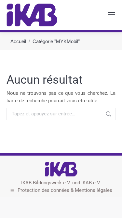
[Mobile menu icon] (111, 15)
